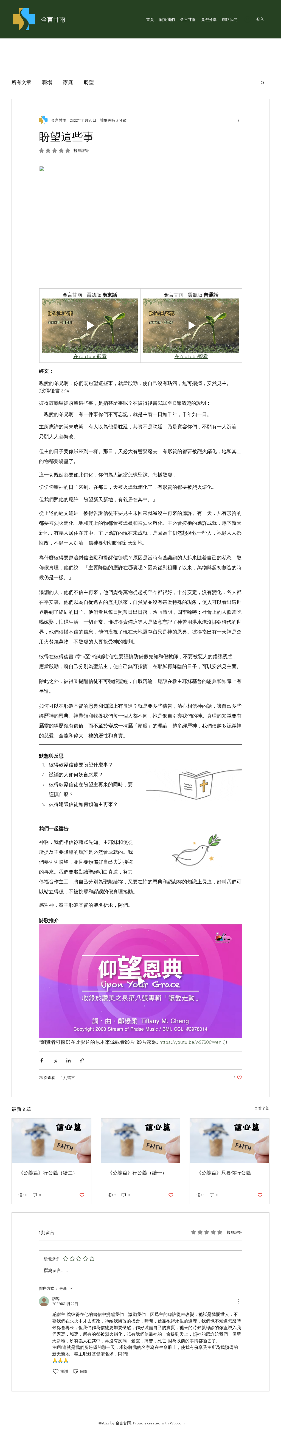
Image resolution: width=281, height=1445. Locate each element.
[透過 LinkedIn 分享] (68, 1060)
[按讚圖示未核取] (55, 1371)
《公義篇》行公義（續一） (137, 1173)
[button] (262, 82)
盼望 (89, 82)
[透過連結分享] (82, 1060)
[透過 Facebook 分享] (41, 1060)
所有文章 (21, 82)
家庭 (68, 82)
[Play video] (90, 325)
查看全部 (261, 1108)
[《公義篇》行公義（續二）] (51, 1140)
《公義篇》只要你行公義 (223, 1173)
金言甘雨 (53, 19)
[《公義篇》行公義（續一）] (140, 1140)
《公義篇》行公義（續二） (48, 1173)
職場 (47, 82)
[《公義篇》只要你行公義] (229, 1140)
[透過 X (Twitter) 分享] (55, 1060)
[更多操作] (238, 120)
